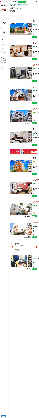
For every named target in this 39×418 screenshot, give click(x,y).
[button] (6, 6)
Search (22, 1)
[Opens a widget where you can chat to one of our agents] (3, 416)
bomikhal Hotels (21, 4)
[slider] (1, 9)
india (10, 4)
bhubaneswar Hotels (15, 4)
